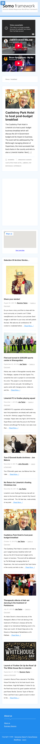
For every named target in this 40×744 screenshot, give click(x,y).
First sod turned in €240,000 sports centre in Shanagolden (18, 359)
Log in (24, 740)
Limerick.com (20, 7)
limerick (25, 163)
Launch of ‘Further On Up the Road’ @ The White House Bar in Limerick (20, 666)
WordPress (17, 740)
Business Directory (10, 726)
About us (7, 723)
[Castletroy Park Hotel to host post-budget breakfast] (20, 98)
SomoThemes (32, 737)
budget (28, 160)
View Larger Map (20, 250)
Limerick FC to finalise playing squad (19, 398)
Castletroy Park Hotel (13, 163)
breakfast (22, 160)
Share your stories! (12, 299)
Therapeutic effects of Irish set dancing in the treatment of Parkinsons (16, 603)
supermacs (17, 166)
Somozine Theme (20, 737)
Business (11, 160)
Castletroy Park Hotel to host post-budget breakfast (19, 115)
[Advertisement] (20, 203)
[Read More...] (28, 326)
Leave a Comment (10, 675)
